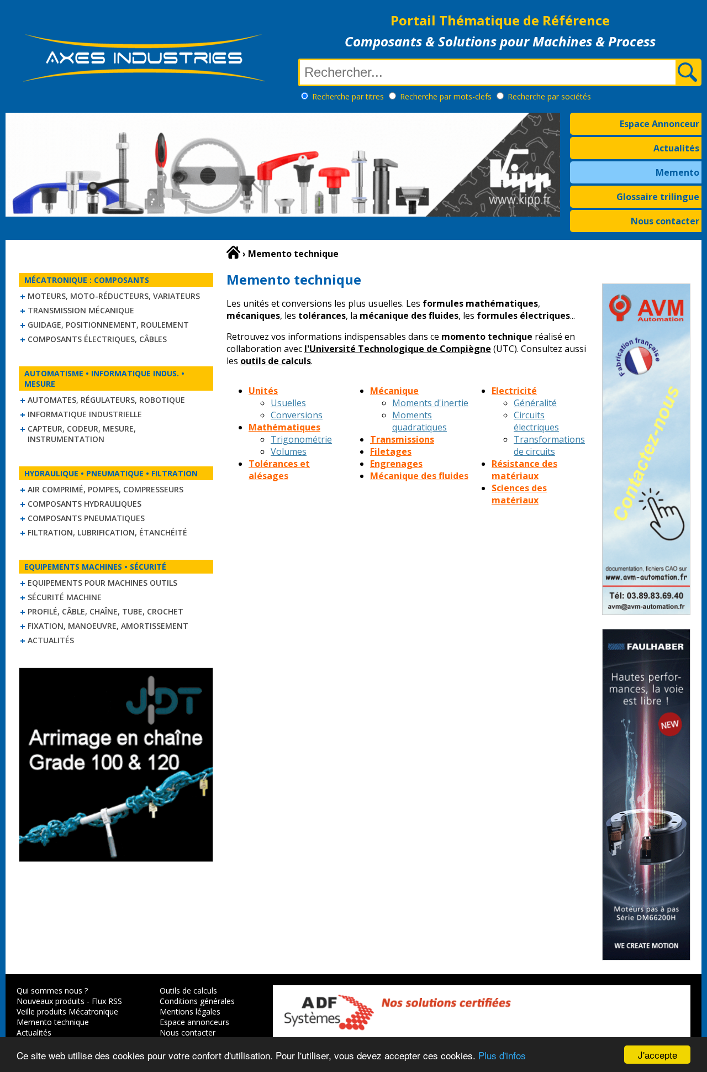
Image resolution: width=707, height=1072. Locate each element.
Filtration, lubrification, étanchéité (107, 532)
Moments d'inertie (430, 403)
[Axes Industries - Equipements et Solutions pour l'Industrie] (144, 82)
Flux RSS (107, 1001)
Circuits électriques (536, 421)
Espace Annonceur (659, 124)
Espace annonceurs (194, 1022)
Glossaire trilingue (657, 197)
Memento (677, 172)
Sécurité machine (65, 597)
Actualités (676, 148)
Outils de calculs (188, 990)
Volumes (289, 451)
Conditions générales (197, 1001)
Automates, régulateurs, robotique (106, 400)
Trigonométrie (301, 439)
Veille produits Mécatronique (67, 1011)
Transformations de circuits (549, 445)
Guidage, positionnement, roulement (108, 324)
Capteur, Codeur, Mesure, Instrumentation (82, 433)
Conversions (297, 415)
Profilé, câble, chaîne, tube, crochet (105, 611)
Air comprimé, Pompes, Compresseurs (105, 489)
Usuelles (288, 403)
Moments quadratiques (419, 421)
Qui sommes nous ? (52, 990)
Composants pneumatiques (86, 518)
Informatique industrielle (85, 414)
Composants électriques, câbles (97, 339)
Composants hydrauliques (84, 503)
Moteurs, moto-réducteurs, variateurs (114, 296)
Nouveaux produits (51, 1001)
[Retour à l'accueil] (233, 252)
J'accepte (657, 1055)
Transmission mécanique (81, 310)
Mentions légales (190, 1011)
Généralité (535, 403)
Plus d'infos (502, 1055)
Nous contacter (665, 221)
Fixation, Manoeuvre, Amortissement (108, 626)
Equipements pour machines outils (102, 582)
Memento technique (53, 1022)
